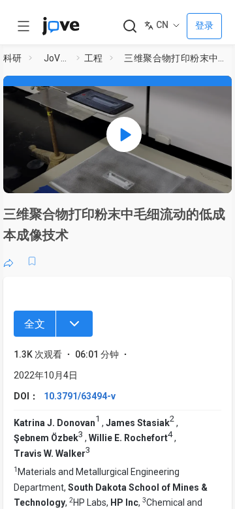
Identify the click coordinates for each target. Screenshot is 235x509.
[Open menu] (23, 26)
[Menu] (74, 324)
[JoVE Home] (61, 26)
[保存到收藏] (32, 261)
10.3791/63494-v (80, 396)
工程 (93, 58)
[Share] (8, 261)
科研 (12, 58)
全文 (34, 324)
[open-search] (129, 26)
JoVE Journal (57, 58)
